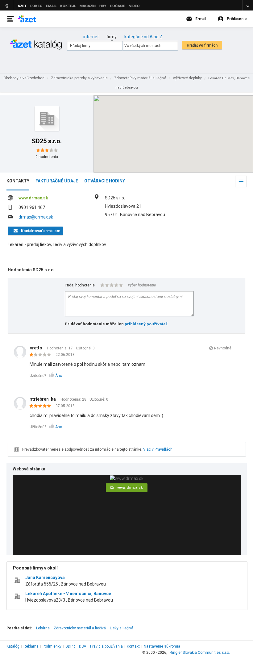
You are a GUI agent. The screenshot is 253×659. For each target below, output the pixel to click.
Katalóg (12, 646)
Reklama (31, 646)
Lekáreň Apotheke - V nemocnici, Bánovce (68, 593)
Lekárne (43, 628)
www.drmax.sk (33, 197)
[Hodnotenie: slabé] (41, 354)
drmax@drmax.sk (36, 217)
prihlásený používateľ (146, 324)
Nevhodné (222, 348)
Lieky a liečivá (121, 628)
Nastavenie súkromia (162, 646)
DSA (82, 646)
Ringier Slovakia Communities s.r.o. (200, 652)
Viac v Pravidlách (157, 449)
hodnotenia (46, 157)
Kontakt (133, 646)
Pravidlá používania (106, 646)
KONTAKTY (17, 180)
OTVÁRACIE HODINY (104, 180)
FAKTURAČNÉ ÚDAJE (56, 180)
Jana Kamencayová (45, 577)
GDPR (70, 646)
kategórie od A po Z (143, 36)
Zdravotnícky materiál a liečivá (80, 628)
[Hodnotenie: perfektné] (41, 406)
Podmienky (52, 646)
